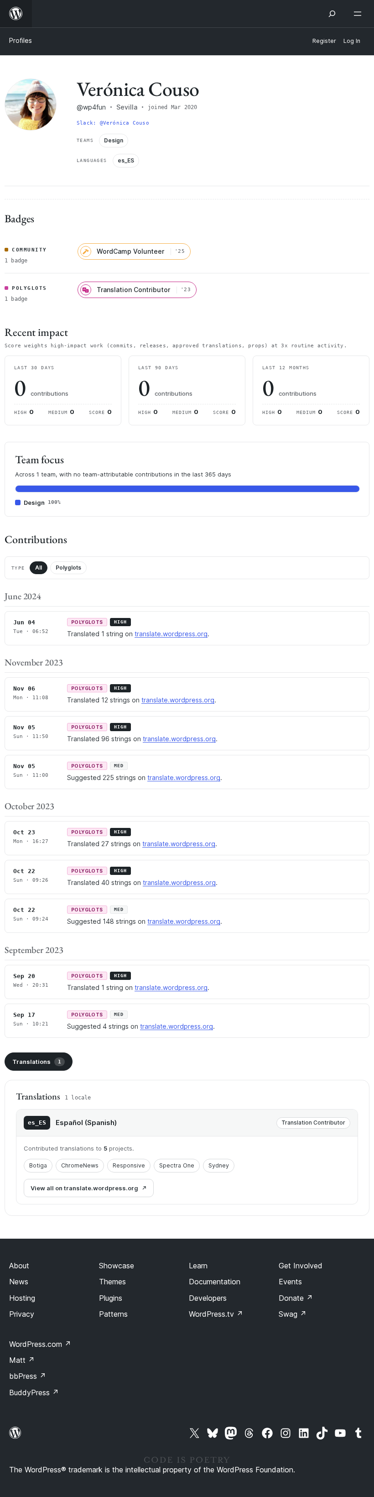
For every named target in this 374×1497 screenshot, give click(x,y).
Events (290, 1281)
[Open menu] (359, 13)
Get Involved (300, 1265)
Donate (296, 1298)
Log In (351, 40)
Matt (22, 1360)
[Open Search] (332, 13)
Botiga (38, 1165)
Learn (198, 1265)
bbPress (27, 1376)
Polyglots (68, 567)
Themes (112, 1281)
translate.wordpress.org (171, 634)
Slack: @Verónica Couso (113, 123)
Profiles (20, 40)
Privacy (21, 1314)
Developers (208, 1298)
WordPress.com (40, 1344)
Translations (36, 1061)
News (18, 1281)
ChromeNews (80, 1165)
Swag (292, 1314)
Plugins (110, 1298)
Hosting (22, 1298)
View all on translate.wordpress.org (84, 1188)
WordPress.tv (216, 1314)
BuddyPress (34, 1392)
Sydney (218, 1165)
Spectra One (176, 1165)
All (38, 567)
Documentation (214, 1281)
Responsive (129, 1165)
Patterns (113, 1314)
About (19, 1265)
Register (324, 40)
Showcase (116, 1265)
